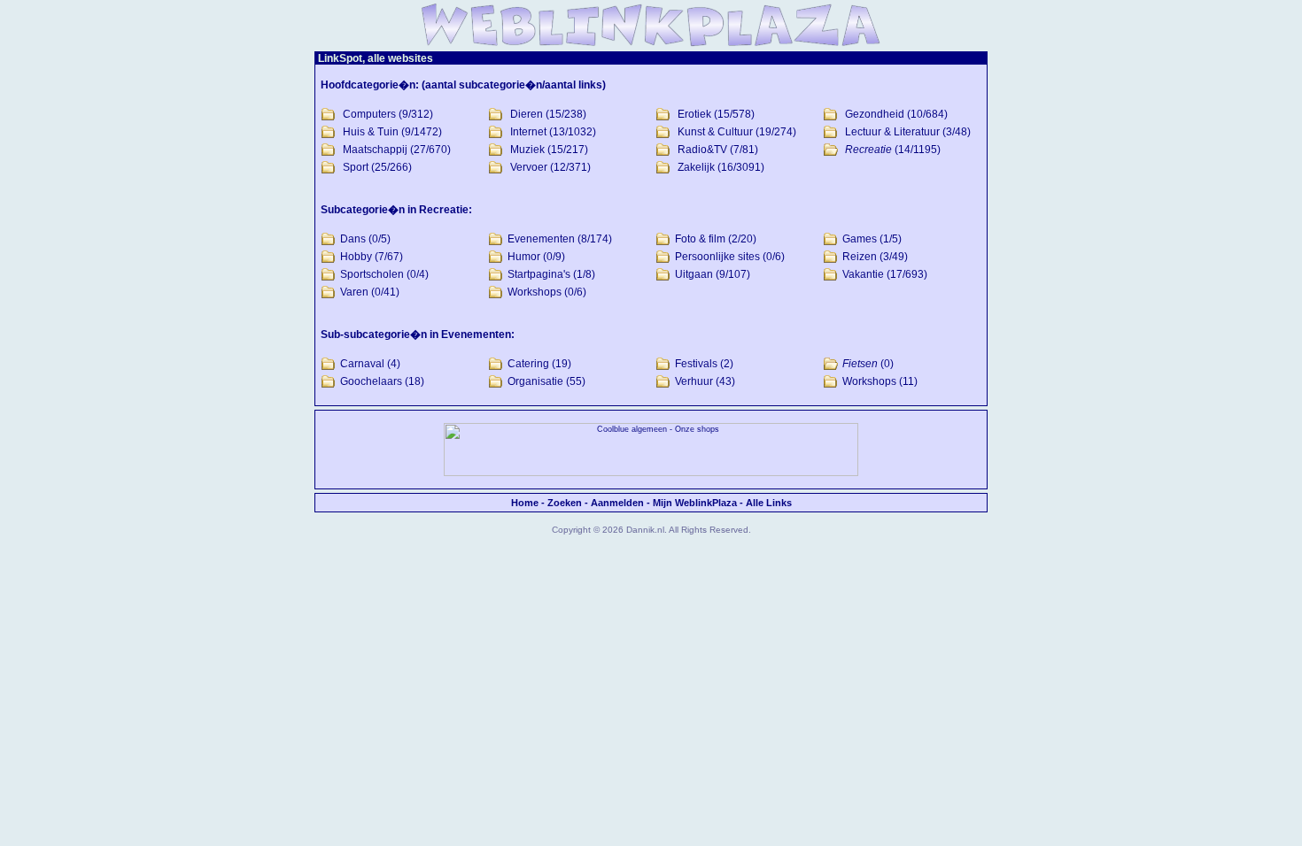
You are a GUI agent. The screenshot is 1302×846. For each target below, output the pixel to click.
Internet (528, 132)
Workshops (535, 292)
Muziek (527, 149)
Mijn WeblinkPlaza (695, 502)
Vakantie (863, 274)
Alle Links (769, 502)
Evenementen (541, 239)
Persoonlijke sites (717, 256)
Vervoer (528, 167)
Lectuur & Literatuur (892, 132)
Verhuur (694, 381)
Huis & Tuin (371, 132)
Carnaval (362, 364)
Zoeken (564, 502)
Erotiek (694, 114)
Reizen (859, 256)
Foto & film (700, 239)
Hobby (356, 256)
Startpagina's (539, 274)
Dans (353, 239)
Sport (355, 167)
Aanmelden (617, 502)
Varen (354, 292)
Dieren (526, 114)
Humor (524, 256)
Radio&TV (702, 149)
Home (525, 502)
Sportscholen (372, 274)
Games (859, 239)
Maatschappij (375, 149)
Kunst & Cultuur (715, 132)
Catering (528, 364)
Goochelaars (371, 381)
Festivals (696, 364)
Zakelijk (696, 167)
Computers (369, 114)
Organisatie (535, 381)
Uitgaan (694, 274)
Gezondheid (874, 114)
